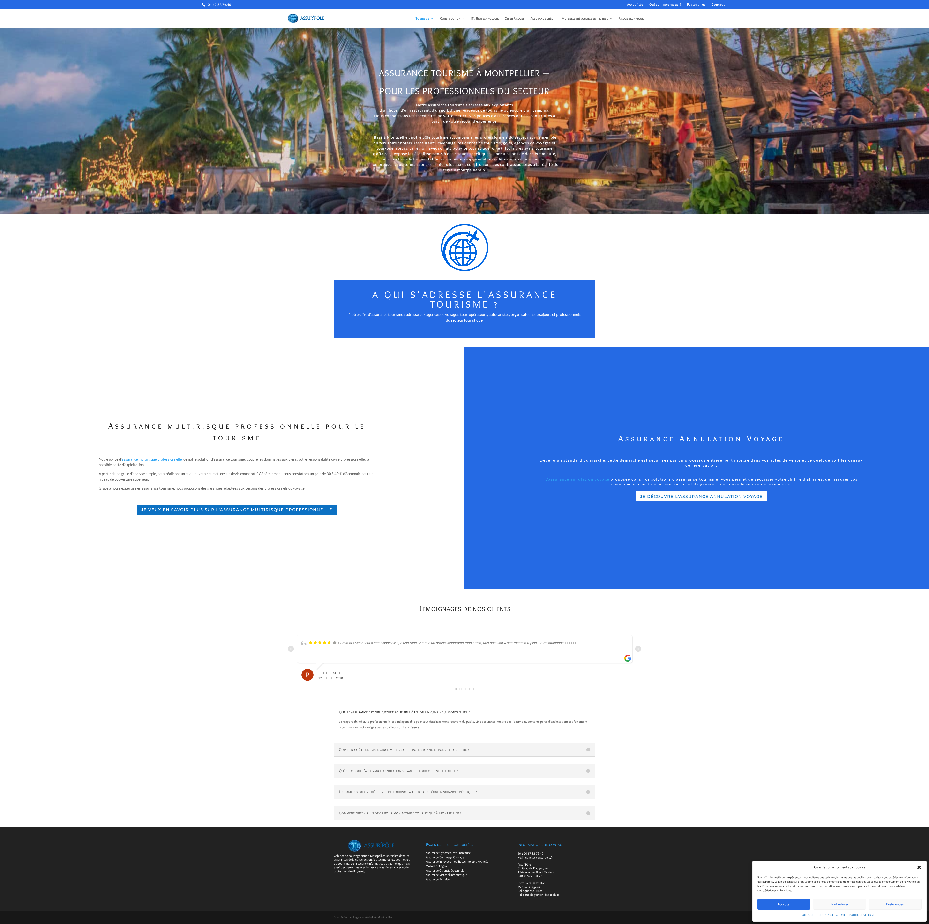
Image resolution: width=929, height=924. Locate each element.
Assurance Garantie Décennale (445, 870)
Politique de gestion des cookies (538, 894)
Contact (718, 4)
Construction (450, 19)
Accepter (784, 904)
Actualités (635, 4)
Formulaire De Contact (532, 883)
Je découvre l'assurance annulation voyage (701, 496)
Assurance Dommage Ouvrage (445, 857)
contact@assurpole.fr (539, 857)
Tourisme (422, 19)
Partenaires (696, 4)
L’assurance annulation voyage (577, 479)
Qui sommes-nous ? (665, 4)
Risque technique (631, 19)
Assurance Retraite (438, 879)
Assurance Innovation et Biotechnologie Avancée (457, 861)
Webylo (370, 917)
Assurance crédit (543, 19)
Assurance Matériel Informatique (446, 875)
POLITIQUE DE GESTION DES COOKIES (824, 915)
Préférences (895, 904)
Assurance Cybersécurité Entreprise (448, 853)
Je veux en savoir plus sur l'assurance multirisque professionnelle (236, 509)
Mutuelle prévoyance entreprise (585, 19)
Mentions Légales (529, 887)
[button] (919, 867)
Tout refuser (839, 904)
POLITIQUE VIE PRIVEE (862, 915)
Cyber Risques (514, 19)
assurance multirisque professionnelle (152, 459)
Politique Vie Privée (530, 891)
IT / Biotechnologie (485, 19)
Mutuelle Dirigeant (438, 866)
